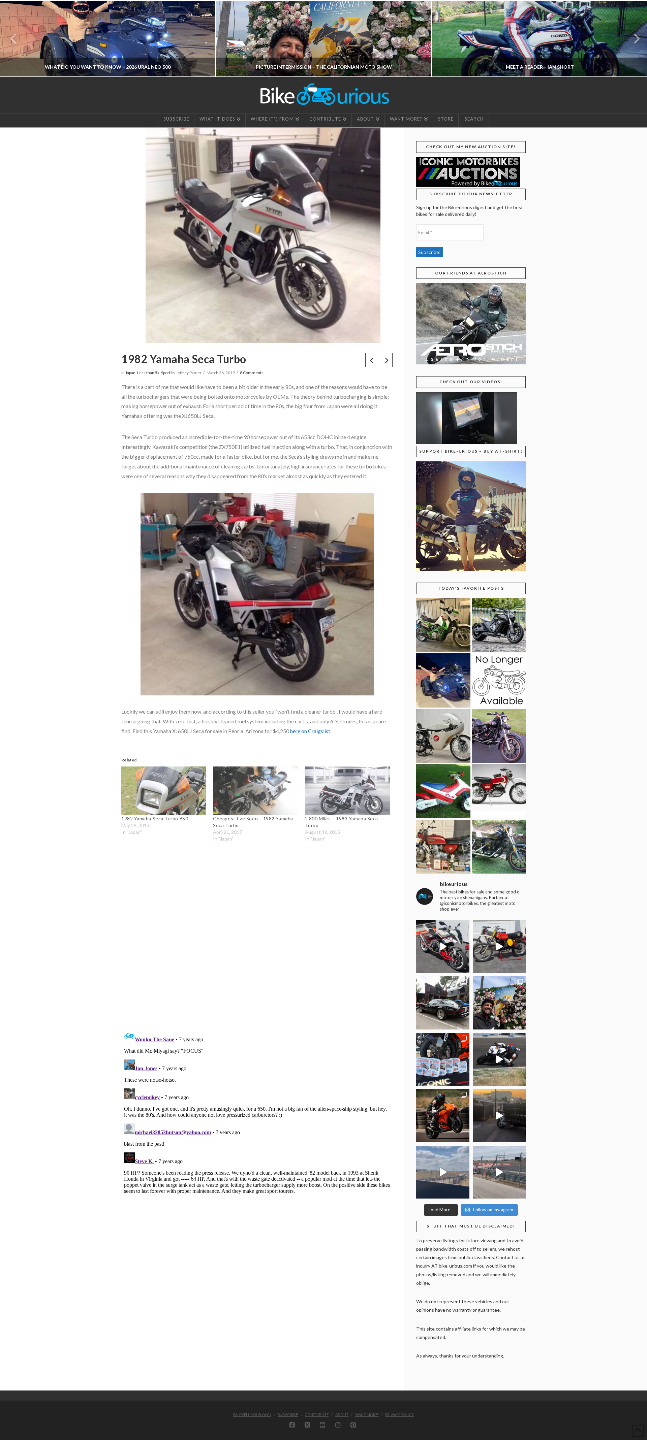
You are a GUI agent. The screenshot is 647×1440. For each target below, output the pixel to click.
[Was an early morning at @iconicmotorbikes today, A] (499, 1115)
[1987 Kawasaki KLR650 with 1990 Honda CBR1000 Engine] (443, 625)
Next (632, 38)
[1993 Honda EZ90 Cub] (443, 791)
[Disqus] (257, 937)
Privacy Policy (399, 1414)
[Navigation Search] (474, 120)
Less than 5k (148, 372)
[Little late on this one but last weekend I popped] (499, 1002)
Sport (166, 372)
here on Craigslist (310, 731)
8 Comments (252, 372)
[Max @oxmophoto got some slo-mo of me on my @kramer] (499, 1059)
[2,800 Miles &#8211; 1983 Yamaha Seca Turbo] (347, 790)
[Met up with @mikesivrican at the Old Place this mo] (442, 1002)
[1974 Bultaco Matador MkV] (499, 791)
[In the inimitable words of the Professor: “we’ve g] (442, 946)
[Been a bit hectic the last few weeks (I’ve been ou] (442, 1059)
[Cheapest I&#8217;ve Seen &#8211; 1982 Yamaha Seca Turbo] (255, 790)
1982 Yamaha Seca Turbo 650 (154, 818)
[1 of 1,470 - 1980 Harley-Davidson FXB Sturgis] (499, 847)
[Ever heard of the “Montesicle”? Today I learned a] (499, 946)
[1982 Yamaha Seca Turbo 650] (163, 790)
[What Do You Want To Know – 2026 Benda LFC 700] (499, 625)
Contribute (317, 1414)
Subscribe (288, 1414)
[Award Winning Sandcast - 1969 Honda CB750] (443, 847)
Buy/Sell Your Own (252, 1414)
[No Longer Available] (499, 680)
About (341, 1414)
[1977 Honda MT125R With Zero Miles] (443, 736)
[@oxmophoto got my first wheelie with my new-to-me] (442, 1115)
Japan (130, 372)
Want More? (367, 1414)
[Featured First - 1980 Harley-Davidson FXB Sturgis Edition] (499, 736)
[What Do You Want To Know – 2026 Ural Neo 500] (443, 680)
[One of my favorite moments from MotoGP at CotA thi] (442, 1172)
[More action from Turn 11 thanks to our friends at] (499, 1172)
